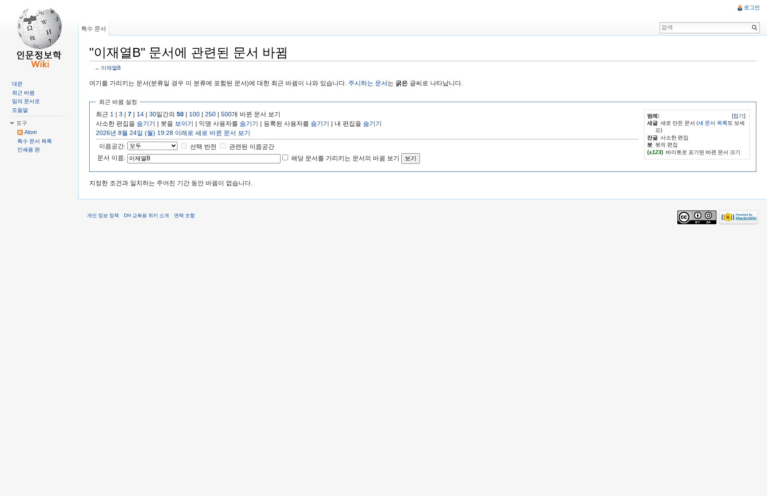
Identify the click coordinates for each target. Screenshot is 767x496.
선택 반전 (203, 146)
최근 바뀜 (23, 93)
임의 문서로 (26, 101)
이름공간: (112, 146)
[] (739, 116)
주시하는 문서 (367, 83)
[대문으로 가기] (39, 35)
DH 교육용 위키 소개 (146, 215)
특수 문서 (93, 28)
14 (140, 114)
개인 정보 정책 (103, 215)
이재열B (111, 68)
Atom (30, 132)
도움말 (20, 110)
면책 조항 (184, 215)
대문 (17, 84)
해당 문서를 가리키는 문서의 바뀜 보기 (345, 158)
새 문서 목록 (712, 123)
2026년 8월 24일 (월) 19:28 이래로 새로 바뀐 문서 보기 (173, 132)
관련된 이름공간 (251, 146)
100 (194, 114)
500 (226, 114)
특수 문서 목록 (34, 141)
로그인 (752, 7)
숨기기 (146, 123)
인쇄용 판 (28, 150)
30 (152, 114)
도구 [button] (21, 123)
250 (210, 114)
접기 (738, 116)
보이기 (184, 123)
